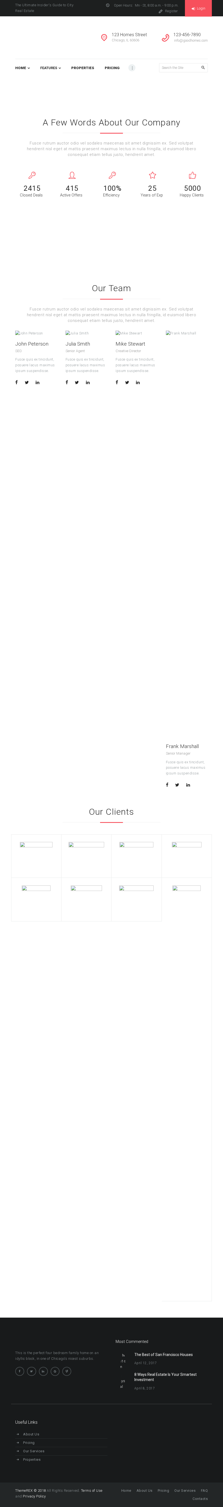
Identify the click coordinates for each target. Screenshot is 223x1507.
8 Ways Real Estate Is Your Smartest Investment (165, 1377)
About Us (31, 1434)
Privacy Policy (34, 1496)
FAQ (204, 1490)
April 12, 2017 (145, 1363)
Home (161, 89)
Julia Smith (78, 344)
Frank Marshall (182, 746)
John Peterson (31, 344)
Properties (32, 1459)
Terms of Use (92, 1490)
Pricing (29, 1443)
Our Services (33, 1451)
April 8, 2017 (144, 1388)
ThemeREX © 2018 (30, 1490)
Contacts (200, 1499)
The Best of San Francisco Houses (163, 1354)
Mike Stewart (130, 344)
